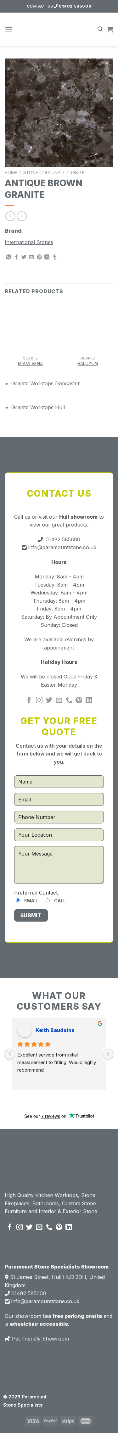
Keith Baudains (55, 1030)
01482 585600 (74, 6)
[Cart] (110, 29)
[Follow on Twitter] (49, 700)
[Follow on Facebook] (29, 700)
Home (11, 172)
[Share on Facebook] (16, 257)
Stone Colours (41, 172)
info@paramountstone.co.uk (61, 547)
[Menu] (8, 29)
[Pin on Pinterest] (39, 257)
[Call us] (69, 700)
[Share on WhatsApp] (8, 257)
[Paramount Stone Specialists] (59, 29)
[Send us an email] (59, 700)
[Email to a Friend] (31, 257)
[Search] (100, 29)
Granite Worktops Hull (38, 407)
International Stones (29, 242)
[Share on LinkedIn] (46, 257)
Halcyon (87, 363)
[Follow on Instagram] (39, 700)
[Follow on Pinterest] (79, 700)
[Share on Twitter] (23, 257)
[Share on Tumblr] (54, 257)
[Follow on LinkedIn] (89, 700)
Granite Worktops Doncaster (45, 383)
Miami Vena (30, 363)
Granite (75, 172)
